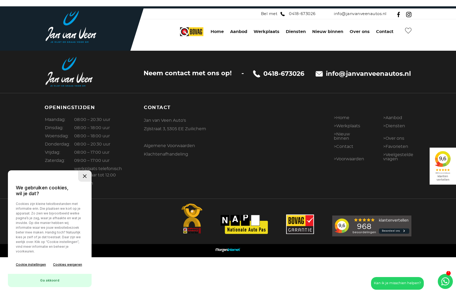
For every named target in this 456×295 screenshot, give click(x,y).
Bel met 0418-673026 (288, 14)
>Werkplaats (347, 126)
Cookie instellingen (31, 264)
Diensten (296, 32)
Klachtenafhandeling (166, 154)
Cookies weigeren (67, 264)
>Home (341, 118)
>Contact (343, 146)
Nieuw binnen (327, 32)
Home (217, 32)
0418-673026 (283, 74)
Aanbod (238, 32)
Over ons (360, 32)
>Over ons (393, 138)
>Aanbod (392, 118)
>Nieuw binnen (342, 136)
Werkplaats (266, 32)
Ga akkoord (49, 280)
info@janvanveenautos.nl (360, 14)
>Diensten (394, 126)
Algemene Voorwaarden (169, 146)
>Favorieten (395, 146)
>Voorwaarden (349, 159)
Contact (384, 32)
